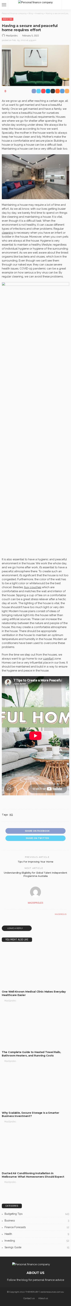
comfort (48, 658)
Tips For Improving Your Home (35, 861)
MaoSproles (12, 35)
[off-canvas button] (4, 5)
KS (11, 814)
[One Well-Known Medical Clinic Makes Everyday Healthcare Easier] (35, 967)
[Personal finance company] (35, 1)
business (9, 984)
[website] (5, 914)
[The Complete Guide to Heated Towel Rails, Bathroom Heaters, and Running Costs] (35, 1027)
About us (43, 1298)
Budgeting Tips (12, 1044)
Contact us (29, 1298)
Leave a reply (15, 928)
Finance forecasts (37, 1227)
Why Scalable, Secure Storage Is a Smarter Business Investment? (30, 1114)
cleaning (7, 232)
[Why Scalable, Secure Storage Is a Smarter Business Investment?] (35, 1088)
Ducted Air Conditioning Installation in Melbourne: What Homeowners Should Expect (33, 1175)
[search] (66, 4)
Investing (7, 19)
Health (37, 1233)
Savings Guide (37, 1247)
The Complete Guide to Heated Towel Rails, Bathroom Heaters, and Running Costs (31, 1053)
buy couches (32, 587)
